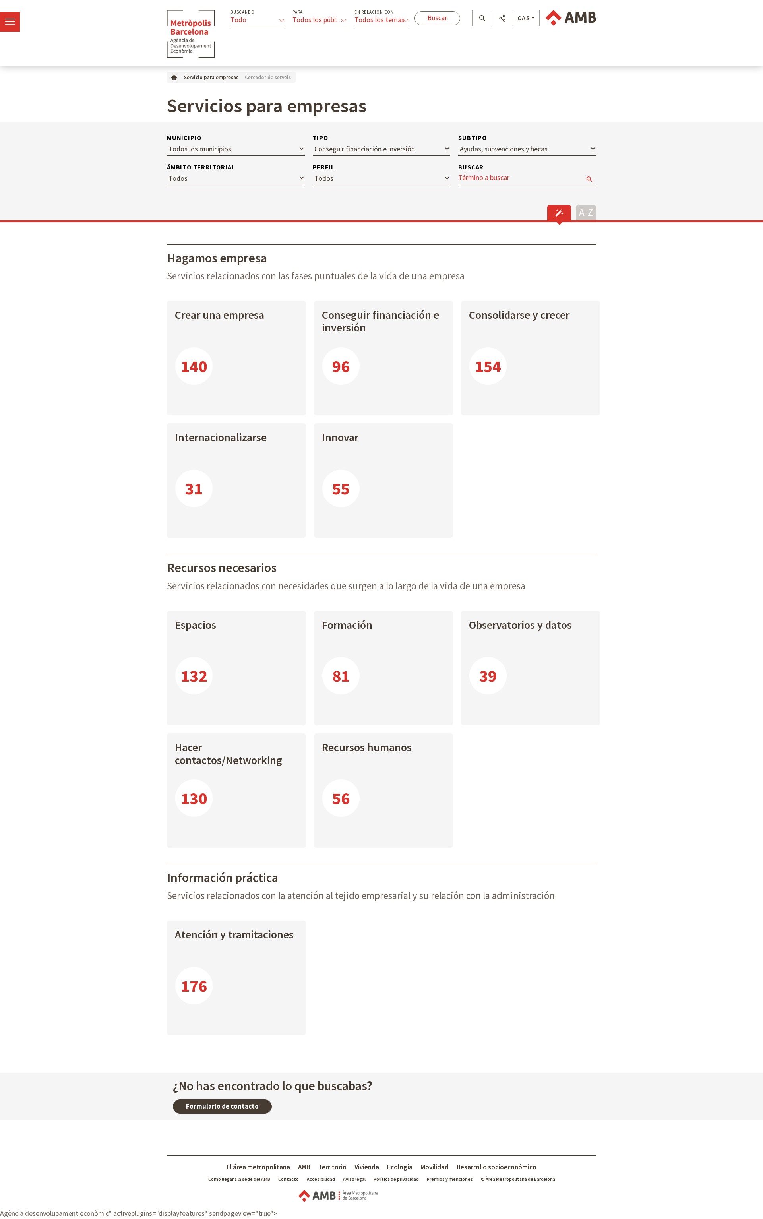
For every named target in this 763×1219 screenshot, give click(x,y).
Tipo (320, 137)
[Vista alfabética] (586, 211)
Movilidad (434, 1167)
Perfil (324, 167)
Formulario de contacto (222, 1106)
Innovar (340, 437)
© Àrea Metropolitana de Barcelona (518, 1179)
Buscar (471, 167)
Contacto (288, 1179)
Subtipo (472, 137)
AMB (304, 1167)
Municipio (184, 137)
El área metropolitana (258, 1167)
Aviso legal (354, 1179)
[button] (482, 18)
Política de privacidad (396, 1179)
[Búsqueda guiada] (559, 212)
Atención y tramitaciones (234, 934)
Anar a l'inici (191, 34)
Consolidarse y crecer (519, 315)
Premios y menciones (450, 1179)
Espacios (195, 625)
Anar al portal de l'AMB (571, 18)
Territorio (332, 1167)
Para (297, 12)
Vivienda (366, 1167)
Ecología (399, 1167)
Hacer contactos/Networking (228, 753)
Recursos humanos (367, 747)
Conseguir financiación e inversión (380, 321)
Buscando (242, 12)
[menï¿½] (10, 22)
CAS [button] (524, 18)
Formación (347, 625)
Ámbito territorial (201, 167)
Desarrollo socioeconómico (496, 1167)
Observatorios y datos (520, 625)
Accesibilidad (321, 1179)
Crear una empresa (219, 315)
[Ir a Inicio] (174, 77)
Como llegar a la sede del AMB (239, 1179)
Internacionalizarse (221, 437)
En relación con (374, 12)
